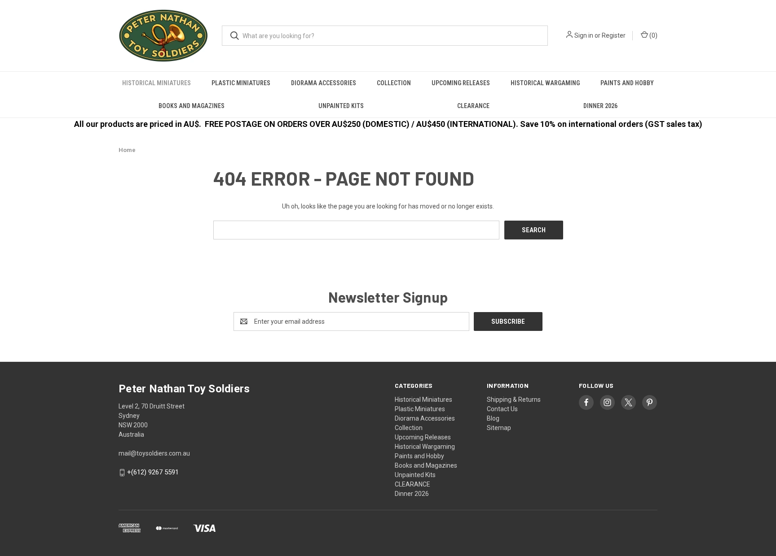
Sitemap (499, 427)
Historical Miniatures (156, 83)
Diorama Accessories (323, 83)
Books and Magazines (192, 105)
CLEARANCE (473, 105)
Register (614, 35)
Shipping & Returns (514, 399)
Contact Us (502, 409)
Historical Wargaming (545, 83)
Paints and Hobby (627, 83)
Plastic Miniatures (241, 83)
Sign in (583, 35)
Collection (394, 83)
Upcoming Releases (461, 83)
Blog (493, 418)
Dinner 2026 (600, 105)
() (652, 35)
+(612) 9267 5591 (153, 473)
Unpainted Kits (341, 105)
